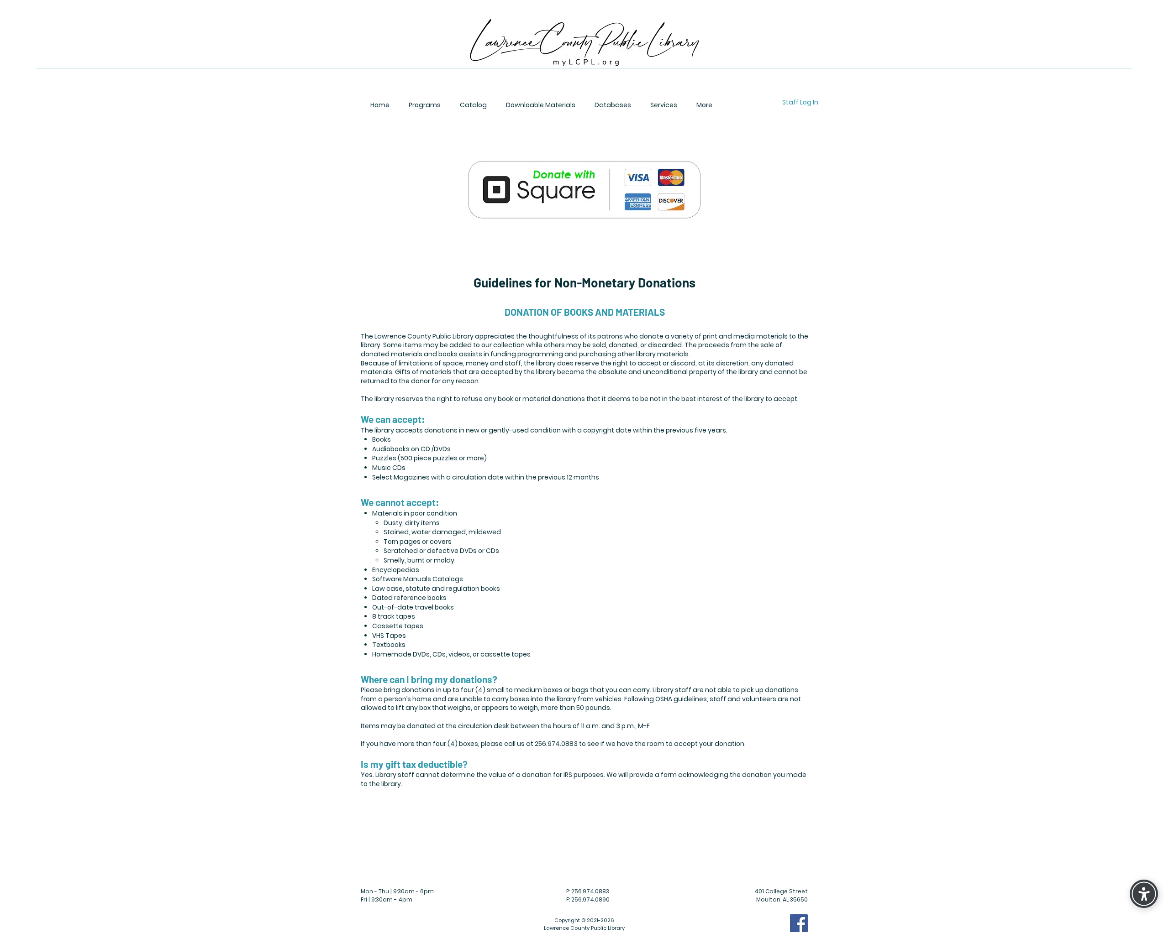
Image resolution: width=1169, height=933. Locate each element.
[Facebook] (799, 923)
